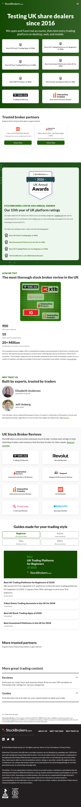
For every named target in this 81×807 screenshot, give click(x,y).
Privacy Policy (65, 747)
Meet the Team (56, 731)
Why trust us (64, 418)
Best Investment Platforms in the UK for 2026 (60, 65)
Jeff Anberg (23, 404)
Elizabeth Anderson (28, 390)
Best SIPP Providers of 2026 (20, 82)
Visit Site (18, 142)
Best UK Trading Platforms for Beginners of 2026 (60, 48)
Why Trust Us (72, 731)
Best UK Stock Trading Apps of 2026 (20, 48)
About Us (42, 731)
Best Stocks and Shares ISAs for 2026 (60, 82)
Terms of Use (44, 747)
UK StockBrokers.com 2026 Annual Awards (26, 256)
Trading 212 (58, 216)
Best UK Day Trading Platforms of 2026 (20, 65)
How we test (71, 359)
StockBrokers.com (12, 4)
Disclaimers (54, 747)
